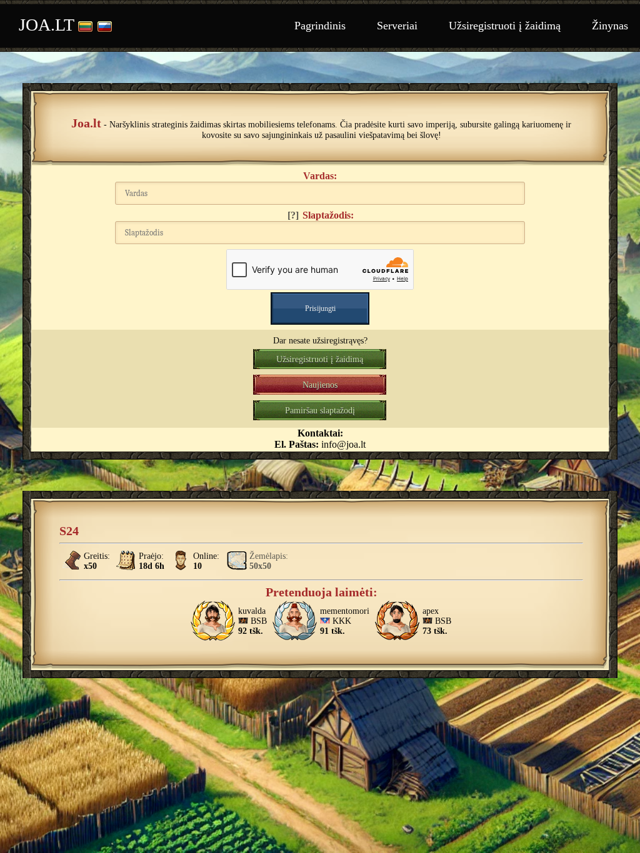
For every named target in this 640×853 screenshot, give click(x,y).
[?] (293, 215)
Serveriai (397, 25)
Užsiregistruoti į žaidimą (505, 25)
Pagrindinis (320, 25)
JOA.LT (46, 24)
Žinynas (610, 25)
